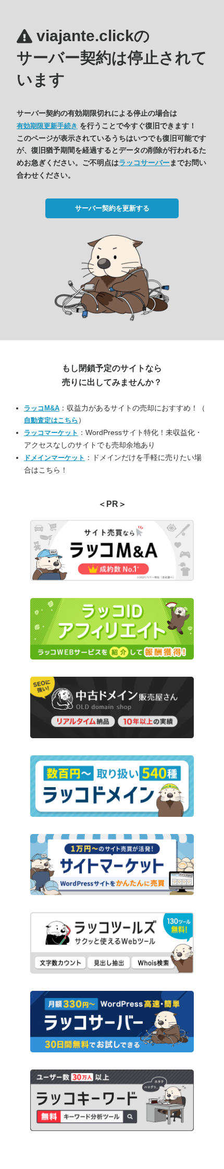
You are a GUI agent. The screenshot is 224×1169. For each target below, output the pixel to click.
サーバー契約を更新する (112, 208)
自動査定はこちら (51, 420)
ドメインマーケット (54, 458)
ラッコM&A (41, 408)
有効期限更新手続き (47, 126)
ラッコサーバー (144, 162)
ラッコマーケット (51, 433)
